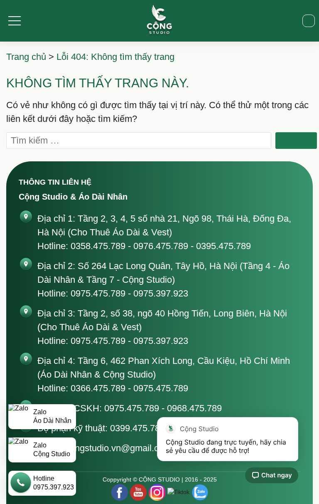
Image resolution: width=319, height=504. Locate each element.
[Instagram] (157, 492)
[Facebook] (119, 492)
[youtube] (138, 492)
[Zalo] (199, 492)
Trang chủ (26, 57)
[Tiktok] (178, 492)
